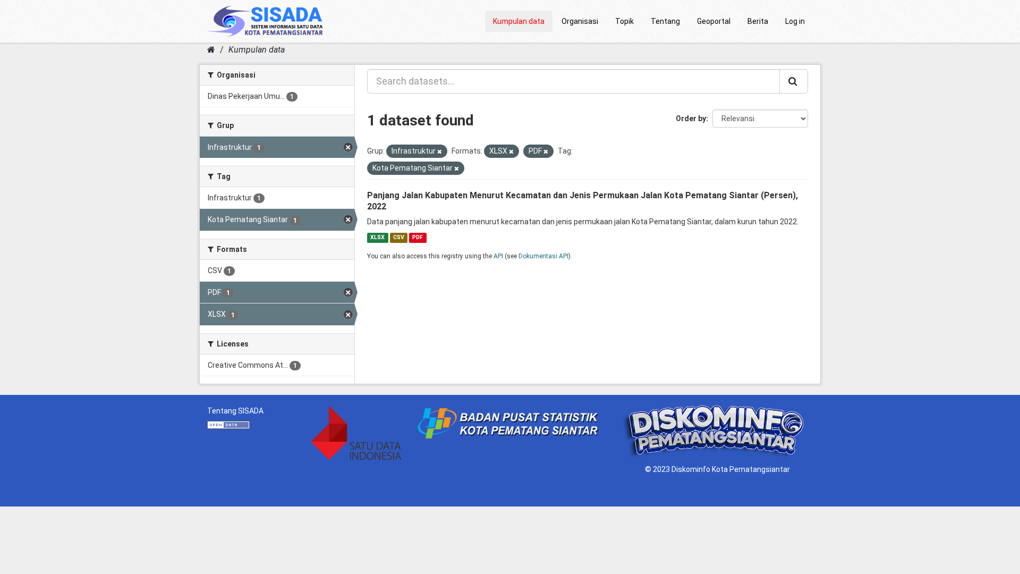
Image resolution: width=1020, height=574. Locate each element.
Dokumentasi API (543, 256)
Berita (757, 21)
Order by (691, 118)
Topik (624, 21)
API (498, 256)
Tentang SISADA (235, 411)
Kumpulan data (519, 21)
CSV (398, 237)
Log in (795, 21)
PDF (417, 237)
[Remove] (439, 151)
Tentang (665, 21)
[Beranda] (211, 50)
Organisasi (580, 21)
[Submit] (793, 81)
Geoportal (713, 21)
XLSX (377, 237)
